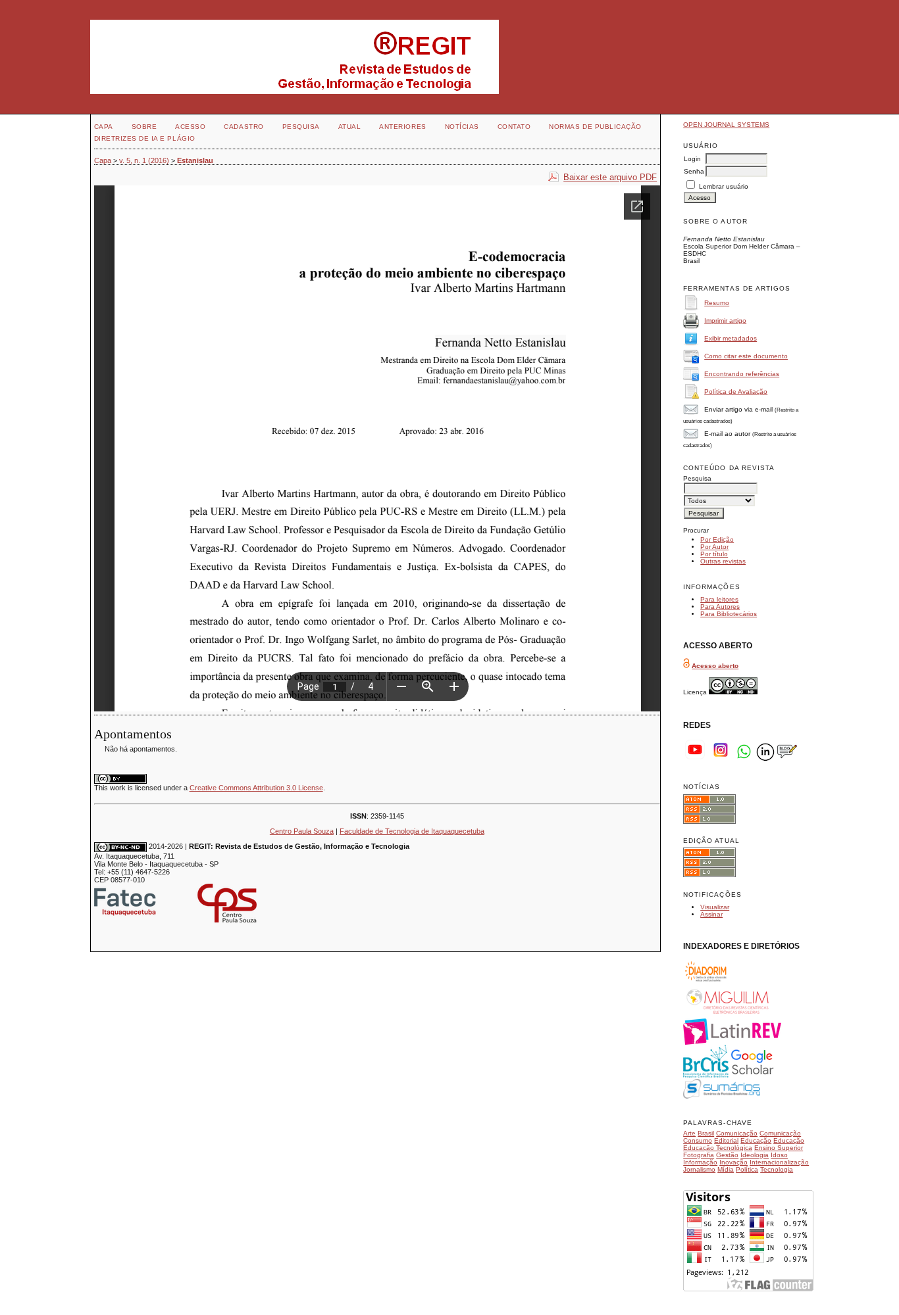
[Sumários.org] (721, 1096)
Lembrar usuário (723, 186)
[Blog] (787, 759)
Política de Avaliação (735, 391)
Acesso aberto (715, 665)
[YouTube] (695, 759)
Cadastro (243, 126)
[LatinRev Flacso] (732, 1042)
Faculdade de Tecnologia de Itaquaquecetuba (412, 831)
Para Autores (720, 606)
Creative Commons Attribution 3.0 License (256, 788)
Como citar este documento (746, 356)
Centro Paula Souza (302, 831)
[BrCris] (706, 1075)
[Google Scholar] (753, 1075)
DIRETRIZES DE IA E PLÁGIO (144, 138)
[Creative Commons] (733, 692)
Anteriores (402, 126)
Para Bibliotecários (728, 613)
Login (692, 158)
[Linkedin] (765, 759)
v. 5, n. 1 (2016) (144, 160)
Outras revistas (723, 561)
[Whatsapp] (744, 759)
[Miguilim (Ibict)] (728, 1014)
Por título (714, 554)
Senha (694, 171)
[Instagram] (720, 759)
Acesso (190, 126)
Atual (349, 126)
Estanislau (195, 160)
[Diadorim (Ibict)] (705, 982)
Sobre (144, 126)
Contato (514, 126)
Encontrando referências (741, 373)
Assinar (711, 914)
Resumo (716, 302)
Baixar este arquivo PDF (610, 177)
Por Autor (714, 546)
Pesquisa (301, 126)
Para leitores (719, 599)
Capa (103, 126)
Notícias (462, 126)
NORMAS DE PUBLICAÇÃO (595, 126)
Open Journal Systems (726, 124)
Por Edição (717, 539)
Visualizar (714, 907)
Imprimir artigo (725, 320)
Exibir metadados (730, 338)
